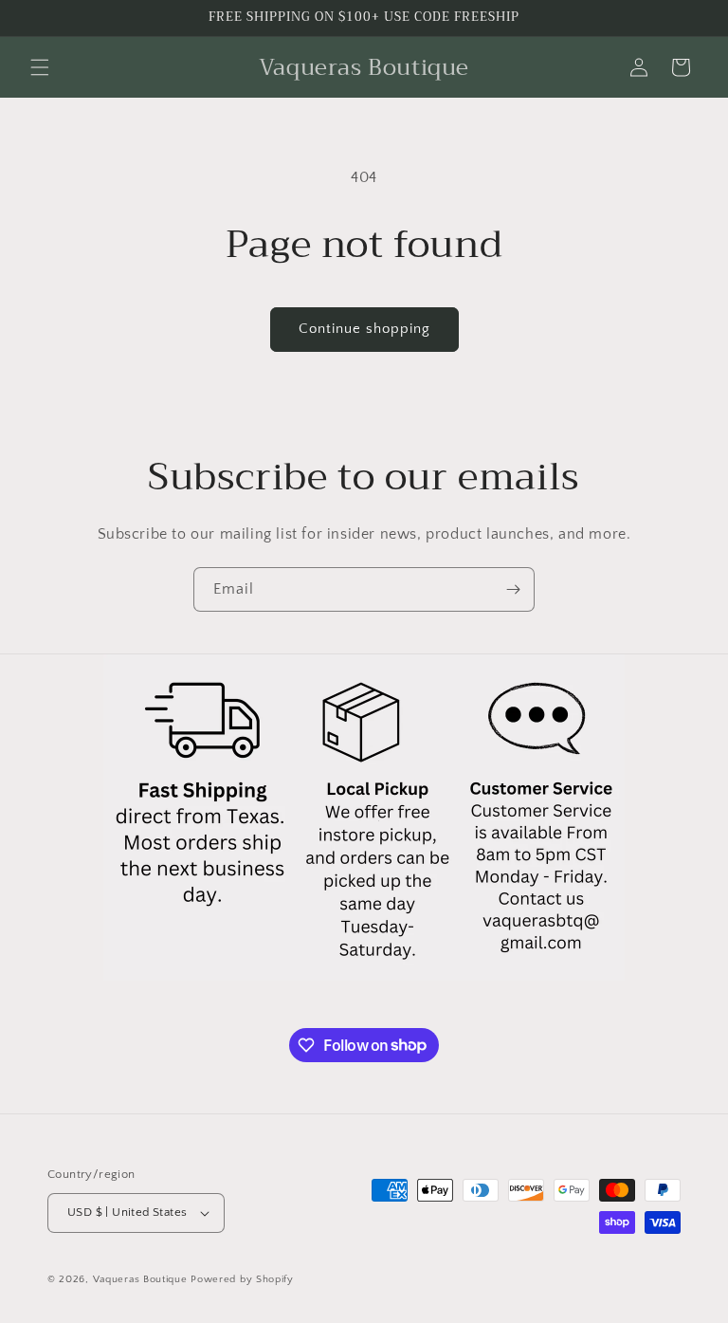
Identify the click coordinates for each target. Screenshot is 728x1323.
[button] (40, 67)
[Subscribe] (513, 589)
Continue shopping (364, 329)
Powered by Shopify (242, 1279)
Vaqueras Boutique (140, 1279)
